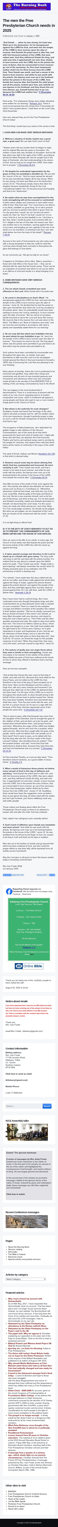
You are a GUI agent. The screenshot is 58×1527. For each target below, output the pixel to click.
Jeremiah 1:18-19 (23, 592)
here (32, 954)
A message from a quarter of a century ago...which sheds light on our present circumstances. (26, 1455)
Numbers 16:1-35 (46, 454)
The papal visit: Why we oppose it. (24, 1333)
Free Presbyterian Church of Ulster (23, 1496)
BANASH (12, 1491)
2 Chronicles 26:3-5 (26, 165)
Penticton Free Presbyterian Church (24, 1504)
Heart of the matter (16, 1499)
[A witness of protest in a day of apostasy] (27, 6)
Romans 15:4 (36, 103)
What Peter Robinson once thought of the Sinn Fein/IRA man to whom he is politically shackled (29, 1427)
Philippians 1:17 (29, 947)
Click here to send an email (19, 1074)
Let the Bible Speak (16, 1501)
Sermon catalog (15, 1249)
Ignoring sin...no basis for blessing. (25, 1348)
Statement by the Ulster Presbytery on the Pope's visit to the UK (28, 1329)
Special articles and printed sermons (24, 1259)
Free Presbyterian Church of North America (27, 1494)
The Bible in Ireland (16, 1254)
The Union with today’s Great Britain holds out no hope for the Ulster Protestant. (28, 1354)
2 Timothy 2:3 (16, 762)
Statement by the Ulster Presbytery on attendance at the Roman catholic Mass (27, 1324)
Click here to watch (15, 1194)
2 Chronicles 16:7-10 (33, 710)
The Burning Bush (35, 1523)
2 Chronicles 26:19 (38, 477)
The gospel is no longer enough (23, 1415)
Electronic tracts (15, 1257)
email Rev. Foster (13, 1031)
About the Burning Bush (18, 1247)
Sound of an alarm (16, 1506)
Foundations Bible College (21, 1395)
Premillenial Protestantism (20, 1433)
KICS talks (12, 1252)
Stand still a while (16, 1509)
